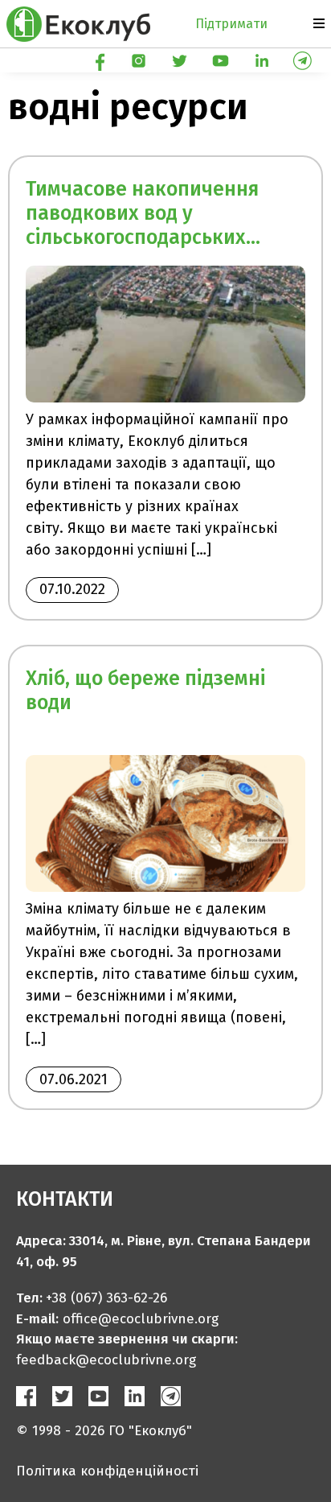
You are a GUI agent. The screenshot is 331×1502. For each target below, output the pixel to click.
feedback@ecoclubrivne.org (106, 1359)
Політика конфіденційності (107, 1471)
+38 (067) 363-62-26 (106, 1297)
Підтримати (231, 23)
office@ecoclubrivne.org (141, 1318)
